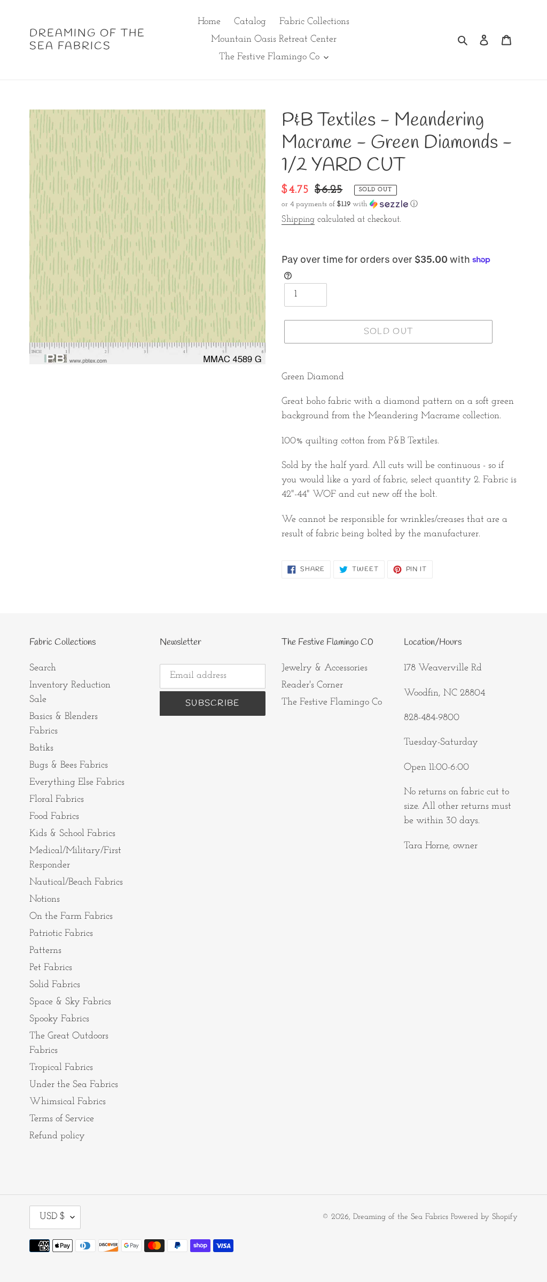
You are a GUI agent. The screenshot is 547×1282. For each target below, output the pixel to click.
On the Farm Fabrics (71, 916)
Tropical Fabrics (61, 1068)
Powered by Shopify (484, 1217)
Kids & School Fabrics (72, 834)
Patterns (45, 951)
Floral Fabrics (56, 799)
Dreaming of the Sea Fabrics (87, 40)
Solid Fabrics (54, 985)
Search (42, 668)
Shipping (298, 219)
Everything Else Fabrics (76, 782)
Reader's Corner (312, 685)
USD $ (52, 1217)
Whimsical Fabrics (67, 1102)
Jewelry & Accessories (325, 668)
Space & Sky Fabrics (70, 1002)
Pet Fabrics (50, 968)
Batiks (41, 748)
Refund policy (57, 1136)
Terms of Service (61, 1119)
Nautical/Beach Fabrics (76, 882)
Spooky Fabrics (59, 1019)
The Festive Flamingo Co (332, 702)
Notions (44, 899)
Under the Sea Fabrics (73, 1085)
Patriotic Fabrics (61, 934)
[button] (350, 204)
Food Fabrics (54, 817)
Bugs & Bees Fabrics (68, 765)
